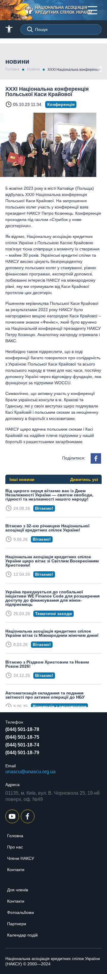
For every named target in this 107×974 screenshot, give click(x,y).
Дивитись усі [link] (84, 479)
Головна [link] (12, 69)
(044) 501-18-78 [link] (22, 729)
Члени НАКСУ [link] (20, 858)
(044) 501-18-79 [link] (22, 752)
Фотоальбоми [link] (20, 912)
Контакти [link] (15, 869)
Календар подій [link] (22, 935)
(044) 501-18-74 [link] (22, 744)
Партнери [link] (16, 923)
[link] (57, 10)
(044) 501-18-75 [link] (22, 737)
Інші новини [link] (22, 479)
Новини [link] (33, 69)
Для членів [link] (17, 889)
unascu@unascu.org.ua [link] (30, 771)
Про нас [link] (15, 847)
